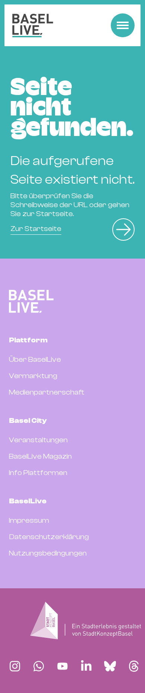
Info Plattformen (38, 472)
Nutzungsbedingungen (48, 553)
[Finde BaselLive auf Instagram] (15, 666)
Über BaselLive (35, 359)
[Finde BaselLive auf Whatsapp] (39, 666)
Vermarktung (33, 375)
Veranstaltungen (38, 440)
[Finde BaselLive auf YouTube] (62, 666)
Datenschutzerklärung (49, 536)
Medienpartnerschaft (46, 392)
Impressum (29, 520)
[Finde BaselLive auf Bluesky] (110, 666)
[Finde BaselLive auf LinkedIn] (86, 666)
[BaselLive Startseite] (32, 25)
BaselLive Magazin (40, 456)
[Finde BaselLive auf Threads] (134, 666)
